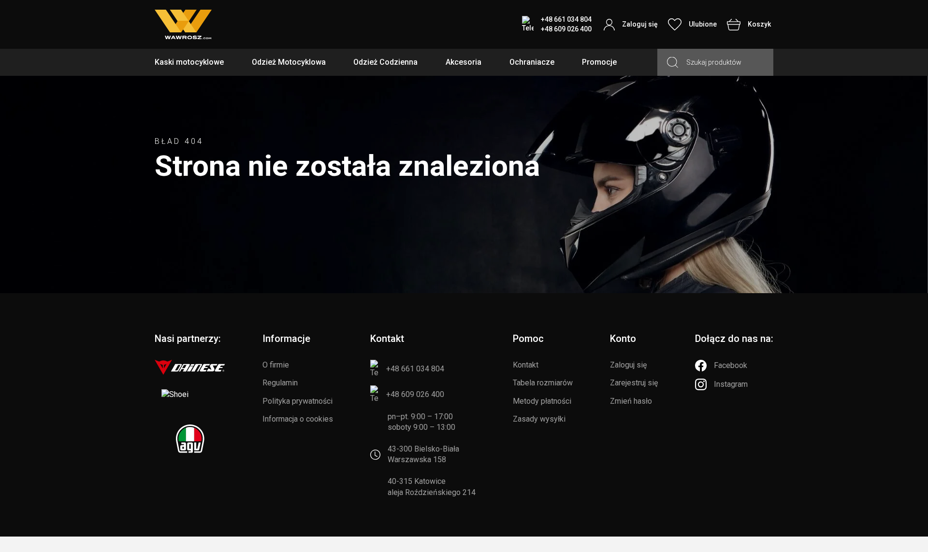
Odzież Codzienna (385, 62)
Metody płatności (542, 401)
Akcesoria (463, 62)
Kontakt (525, 364)
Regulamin (280, 382)
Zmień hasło (631, 401)
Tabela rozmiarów (543, 382)
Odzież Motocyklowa (289, 62)
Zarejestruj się (634, 382)
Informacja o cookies (297, 419)
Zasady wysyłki (539, 419)
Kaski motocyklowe (189, 62)
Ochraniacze (531, 62)
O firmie (275, 364)
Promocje (599, 62)
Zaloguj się (628, 364)
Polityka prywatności (297, 401)
